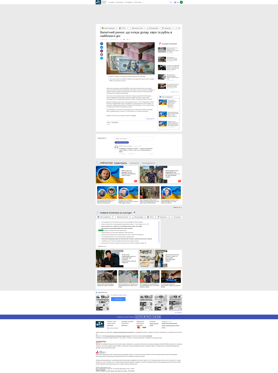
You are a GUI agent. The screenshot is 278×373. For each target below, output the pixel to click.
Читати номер (118, 299)
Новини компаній (154, 323)
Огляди (151, 325)
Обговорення (120, 2)
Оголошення (181, 28)
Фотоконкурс (138, 2)
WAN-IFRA (149, 336)
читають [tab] (134, 163)
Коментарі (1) (150, 119)
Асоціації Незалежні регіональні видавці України (117, 336)
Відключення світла (137, 28)
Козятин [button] (104, 3)
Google (134, 115)
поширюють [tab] (148, 163)
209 (128, 39)
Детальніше (110, 325)
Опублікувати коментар (122, 142)
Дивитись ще (175, 92)
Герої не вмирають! (109, 28)
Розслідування (129, 2)
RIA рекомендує (153, 28)
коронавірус (115, 122)
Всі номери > (178, 312)
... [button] (143, 2)
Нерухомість (168, 28)
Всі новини (112, 2)
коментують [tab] (120, 163)
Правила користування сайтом (169, 323)
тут (96, 334)
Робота (124, 28)
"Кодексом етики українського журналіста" (124, 332)
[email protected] (100, 370)
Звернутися (124, 325)
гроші (108, 122)
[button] (134, 212)
